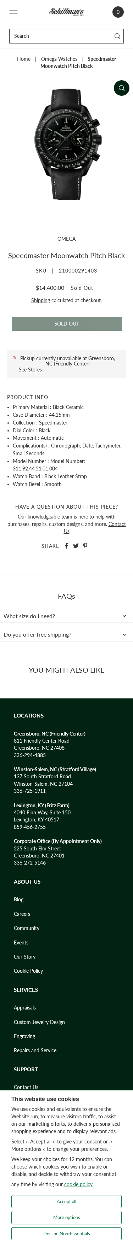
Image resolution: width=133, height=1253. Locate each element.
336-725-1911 (30, 791)
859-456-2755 (30, 827)
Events (21, 942)
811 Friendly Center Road (42, 741)
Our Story (24, 957)
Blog (18, 899)
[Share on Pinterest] (85, 546)
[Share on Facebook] (67, 546)
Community (26, 928)
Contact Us (26, 1087)
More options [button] (66, 1217)
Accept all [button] (66, 1201)
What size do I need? (29, 616)
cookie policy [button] (78, 1184)
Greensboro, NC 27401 (39, 856)
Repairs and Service (35, 1050)
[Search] (117, 36)
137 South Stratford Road (42, 776)
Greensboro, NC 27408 (39, 748)
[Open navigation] (13, 12)
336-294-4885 (30, 755)
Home (24, 59)
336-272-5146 (30, 863)
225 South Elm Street (37, 848)
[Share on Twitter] (76, 546)
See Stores (30, 370)
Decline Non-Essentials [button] (66, 1233)
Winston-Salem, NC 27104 (43, 784)
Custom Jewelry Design (39, 1022)
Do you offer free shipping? (37, 634)
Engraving (24, 1036)
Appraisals (25, 1008)
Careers (22, 914)
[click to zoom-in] (121, 88)
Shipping (40, 300)
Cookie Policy (28, 971)
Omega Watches (59, 59)
